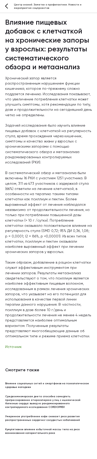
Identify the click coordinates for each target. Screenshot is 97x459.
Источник (13, 347)
